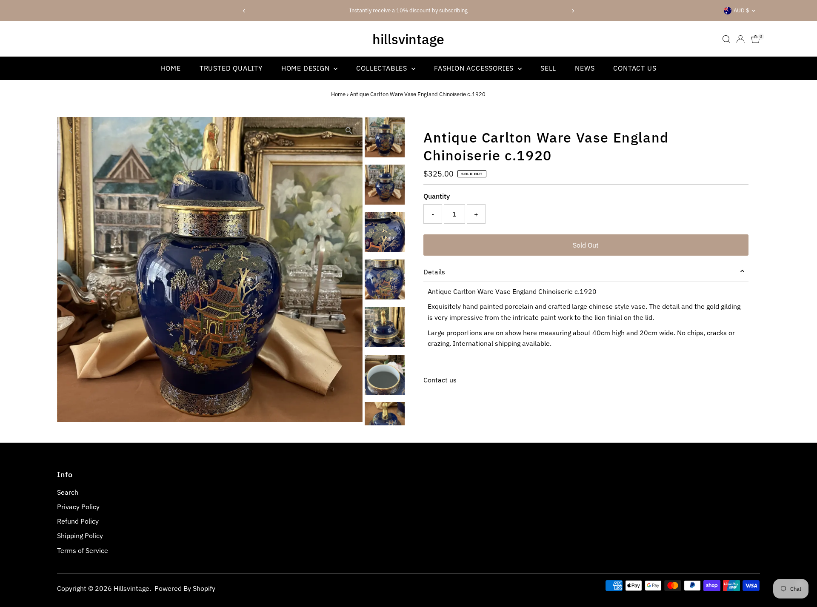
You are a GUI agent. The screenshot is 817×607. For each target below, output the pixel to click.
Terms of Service (82, 550)
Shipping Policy (80, 535)
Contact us (440, 379)
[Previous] (244, 10)
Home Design (306, 68)
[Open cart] (755, 39)
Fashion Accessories (475, 68)
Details (434, 272)
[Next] (573, 10)
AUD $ (741, 10)
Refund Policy (78, 521)
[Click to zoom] (348, 130)
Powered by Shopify (184, 588)
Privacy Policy (78, 506)
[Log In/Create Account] (740, 39)
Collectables (382, 68)
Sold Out (586, 245)
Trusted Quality (231, 68)
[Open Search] (726, 39)
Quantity (436, 196)
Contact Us (634, 68)
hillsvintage (408, 39)
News (584, 68)
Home (171, 68)
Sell (548, 68)
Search (67, 492)
